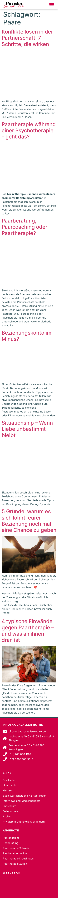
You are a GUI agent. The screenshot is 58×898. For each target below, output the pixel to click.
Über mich (9, 785)
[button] (51, 4)
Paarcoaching (11, 837)
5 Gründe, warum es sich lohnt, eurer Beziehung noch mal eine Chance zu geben (29, 520)
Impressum (9, 806)
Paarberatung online (15, 853)
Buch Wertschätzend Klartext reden (24, 795)
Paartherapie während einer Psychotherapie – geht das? (29, 130)
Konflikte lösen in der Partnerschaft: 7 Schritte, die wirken (27, 38)
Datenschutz (10, 811)
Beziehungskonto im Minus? (26, 336)
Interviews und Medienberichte (21, 800)
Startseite (9, 780)
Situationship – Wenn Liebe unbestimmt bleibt (27, 429)
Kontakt (7, 790)
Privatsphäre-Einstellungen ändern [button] (24, 821)
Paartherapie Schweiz (16, 848)
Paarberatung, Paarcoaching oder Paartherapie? (24, 226)
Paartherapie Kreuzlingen (18, 858)
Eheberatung (10, 843)
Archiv (7, 816)
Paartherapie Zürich (15, 863)
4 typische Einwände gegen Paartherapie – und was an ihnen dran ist (28, 630)
